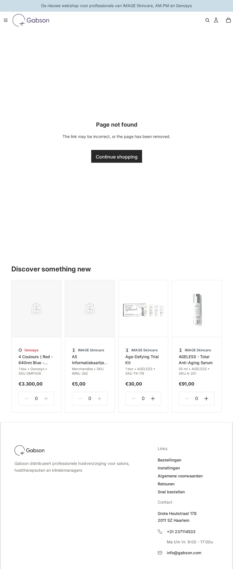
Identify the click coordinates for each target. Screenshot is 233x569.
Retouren (166, 483)
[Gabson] (29, 450)
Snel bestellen (171, 491)
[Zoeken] (207, 20)
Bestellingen (169, 459)
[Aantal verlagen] (26, 398)
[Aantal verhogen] (46, 398)
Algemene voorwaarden (180, 475)
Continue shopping (117, 157)
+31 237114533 (181, 531)
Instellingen (169, 467)
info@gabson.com (184, 552)
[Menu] (5, 20)
